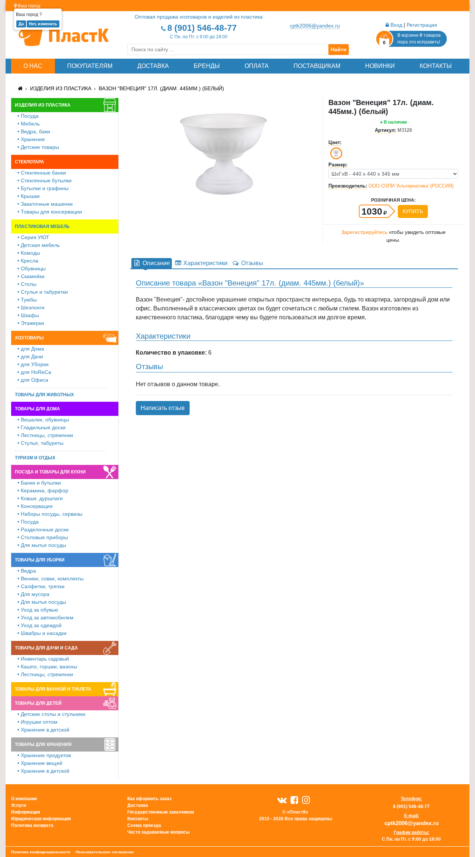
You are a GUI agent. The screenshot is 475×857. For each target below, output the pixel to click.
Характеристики (204, 263)
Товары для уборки (40, 560)
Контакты (436, 66)
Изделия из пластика (60, 88)
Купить (413, 211)
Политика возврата (32, 825)
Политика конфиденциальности (40, 852)
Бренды (207, 66)
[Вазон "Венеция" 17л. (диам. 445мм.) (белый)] (223, 153)
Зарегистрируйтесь (364, 232)
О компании (24, 798)
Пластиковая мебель (42, 226)
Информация (25, 812)
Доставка (153, 66)
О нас (32, 66)
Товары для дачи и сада (46, 648)
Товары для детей (38, 703)
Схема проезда (144, 825)
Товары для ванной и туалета (53, 689)
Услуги (18, 805)
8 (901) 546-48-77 (202, 28)
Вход (395, 25)
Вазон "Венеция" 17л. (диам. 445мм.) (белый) (161, 88)
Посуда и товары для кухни (50, 472)
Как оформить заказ (149, 798)
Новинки (380, 66)
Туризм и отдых (35, 457)
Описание (155, 263)
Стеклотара (29, 161)
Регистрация (422, 25)
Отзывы (251, 263)
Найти (339, 49)
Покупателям (89, 66)
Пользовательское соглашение (105, 852)
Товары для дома (37, 408)
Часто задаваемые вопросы (158, 832)
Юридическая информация (41, 818)
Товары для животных (44, 394)
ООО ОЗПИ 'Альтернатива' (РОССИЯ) (410, 186)
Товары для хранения (43, 744)
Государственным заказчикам (160, 812)
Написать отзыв (163, 408)
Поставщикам (317, 66)
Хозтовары (29, 337)
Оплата (257, 66)
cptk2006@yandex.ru (315, 26)
